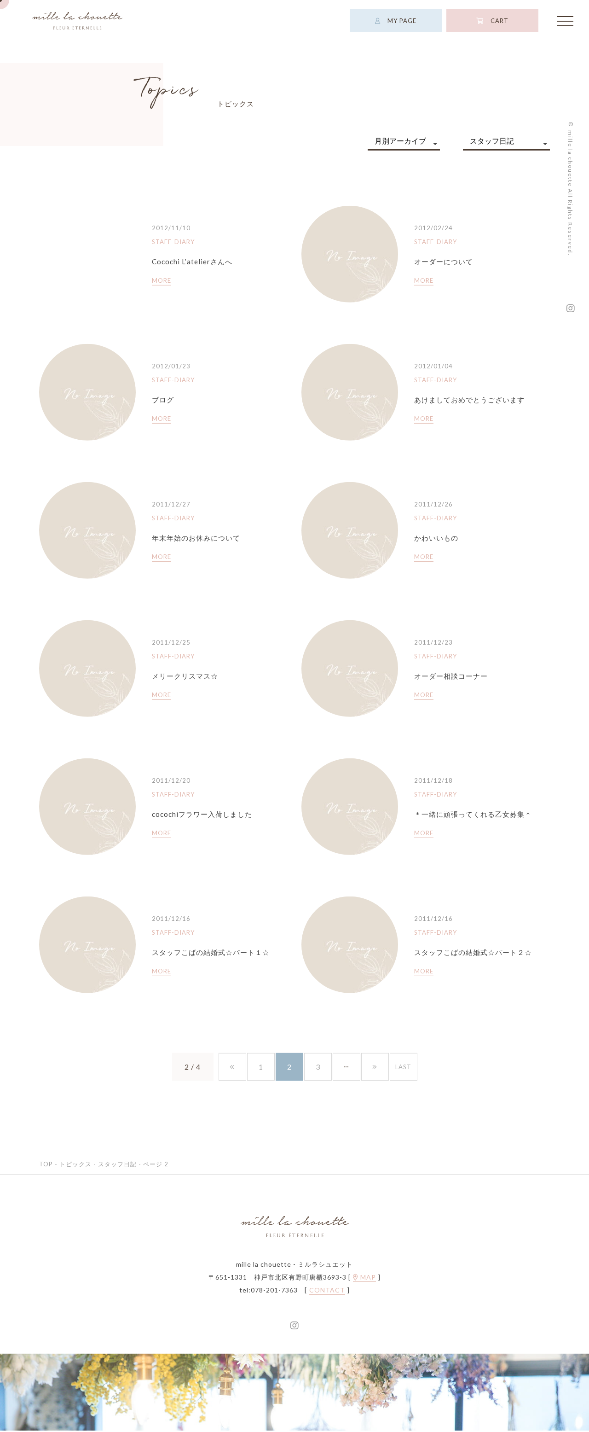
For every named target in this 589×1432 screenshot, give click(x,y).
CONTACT (327, 1291)
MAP (367, 1278)
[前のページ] (232, 1068)
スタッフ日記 (117, 1165)
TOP (46, 1165)
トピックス (75, 1165)
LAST (403, 1067)
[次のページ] (375, 1068)
